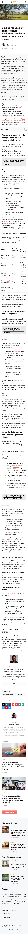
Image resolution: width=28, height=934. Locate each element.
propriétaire (16, 352)
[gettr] (6, 707)
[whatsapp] (23, 704)
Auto (4, 759)
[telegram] (3, 707)
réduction (18, 470)
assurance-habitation (9, 694)
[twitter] (10, 929)
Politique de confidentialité (9, 910)
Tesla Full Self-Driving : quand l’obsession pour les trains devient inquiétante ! (17, 879)
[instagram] (15, 929)
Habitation (6, 23)
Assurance (6, 691)
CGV (3, 907)
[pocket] (16, 704)
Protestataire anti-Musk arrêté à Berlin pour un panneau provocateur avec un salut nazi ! (14, 799)
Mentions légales (6, 913)
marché (13, 563)
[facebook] (6, 704)
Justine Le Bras (11, 44)
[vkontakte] (19, 704)
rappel (13, 593)
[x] (3, 704)
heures (6, 223)
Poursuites (8, 532)
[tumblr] (9, 704)
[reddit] (13, 704)
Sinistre (20, 694)
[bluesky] (9, 707)
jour (8, 281)
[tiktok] (18, 929)
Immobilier (14, 826)
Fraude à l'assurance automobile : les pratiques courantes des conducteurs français (13, 766)
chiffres (19, 108)
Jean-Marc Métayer (16, 837)
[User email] (14, 683)
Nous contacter (6, 917)
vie (11, 144)
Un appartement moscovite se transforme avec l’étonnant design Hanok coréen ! (18, 865)
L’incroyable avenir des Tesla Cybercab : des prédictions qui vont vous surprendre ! (18, 847)
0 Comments (5, 48)
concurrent (16, 467)
